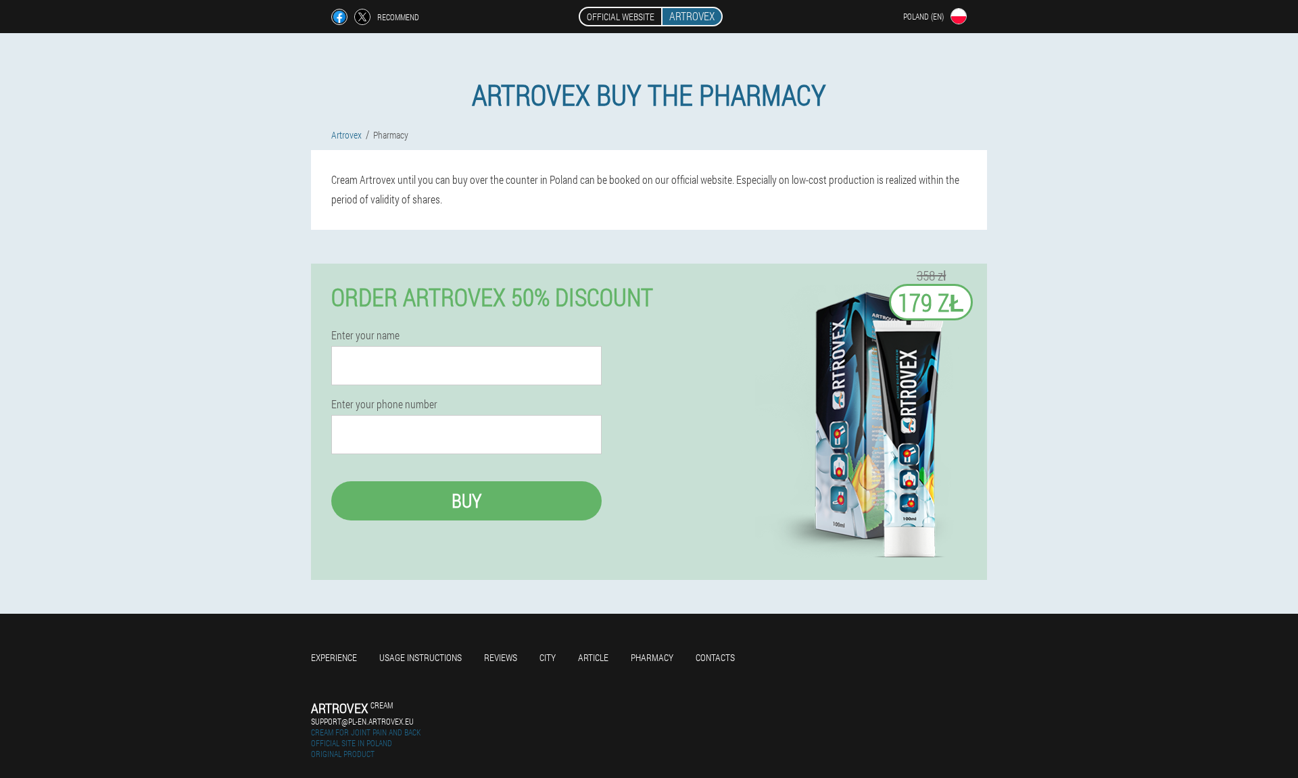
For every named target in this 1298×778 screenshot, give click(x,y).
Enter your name (365, 335)
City (547, 657)
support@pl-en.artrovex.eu (362, 721)
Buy (466, 500)
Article (593, 657)
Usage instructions (420, 657)
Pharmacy (652, 657)
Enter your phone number (384, 404)
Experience (334, 657)
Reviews (500, 657)
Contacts (715, 657)
